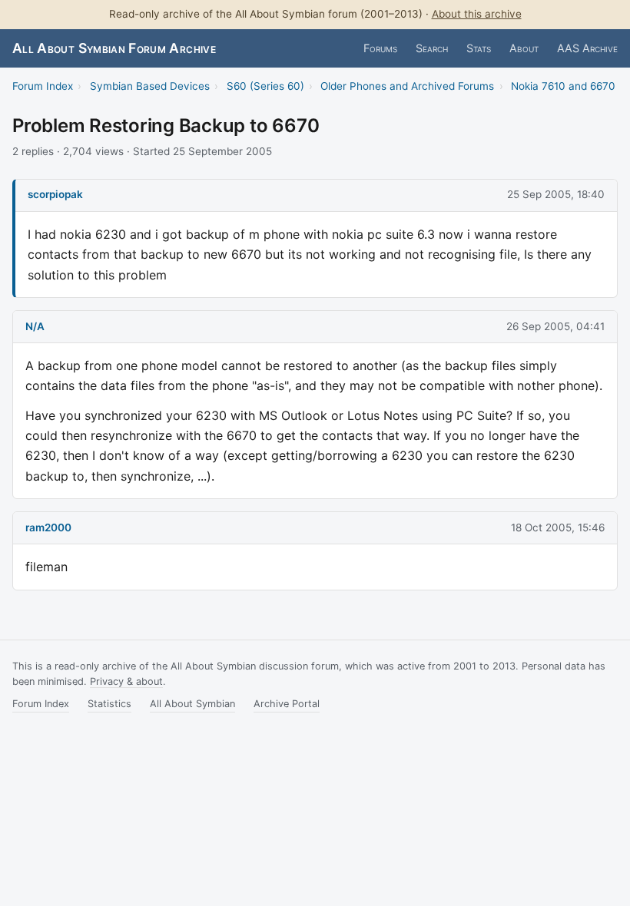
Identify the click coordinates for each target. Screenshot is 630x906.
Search (432, 48)
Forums (380, 48)
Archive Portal (287, 703)
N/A (35, 326)
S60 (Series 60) (265, 86)
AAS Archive (587, 48)
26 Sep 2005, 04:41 (555, 326)
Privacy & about (126, 681)
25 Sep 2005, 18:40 (556, 194)
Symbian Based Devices (150, 86)
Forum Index (42, 86)
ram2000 (48, 527)
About (524, 48)
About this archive (477, 14)
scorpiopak (55, 194)
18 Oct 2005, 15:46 (558, 527)
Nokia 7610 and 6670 (563, 86)
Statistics (109, 703)
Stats (478, 48)
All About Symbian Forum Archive (114, 48)
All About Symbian (192, 703)
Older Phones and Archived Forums (407, 86)
